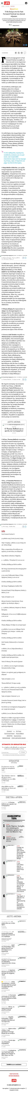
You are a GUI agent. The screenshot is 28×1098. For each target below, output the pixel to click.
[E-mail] (21, 53)
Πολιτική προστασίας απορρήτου (17, 1088)
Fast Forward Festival (9, 733)
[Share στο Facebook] (23, 258)
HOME (3, 6)
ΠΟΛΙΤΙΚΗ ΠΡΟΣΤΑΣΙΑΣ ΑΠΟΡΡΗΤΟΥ (17, 755)
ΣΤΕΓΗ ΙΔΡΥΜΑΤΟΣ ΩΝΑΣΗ (19, 738)
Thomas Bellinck (19, 733)
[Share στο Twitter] (25, 258)
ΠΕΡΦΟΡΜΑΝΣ (6, 738)
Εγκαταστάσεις (17, 736)
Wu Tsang (18, 731)
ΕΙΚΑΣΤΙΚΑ (9, 736)
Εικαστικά (12, 6)
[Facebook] (24, 45)
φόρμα (15, 720)
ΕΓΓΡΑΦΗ (23, 752)
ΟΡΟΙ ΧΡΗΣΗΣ (5, 755)
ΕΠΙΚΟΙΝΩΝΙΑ (14, 1076)
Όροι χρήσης (5, 1088)
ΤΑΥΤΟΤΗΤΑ (14, 1074)
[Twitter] (26, 45)
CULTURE (7, 6)
